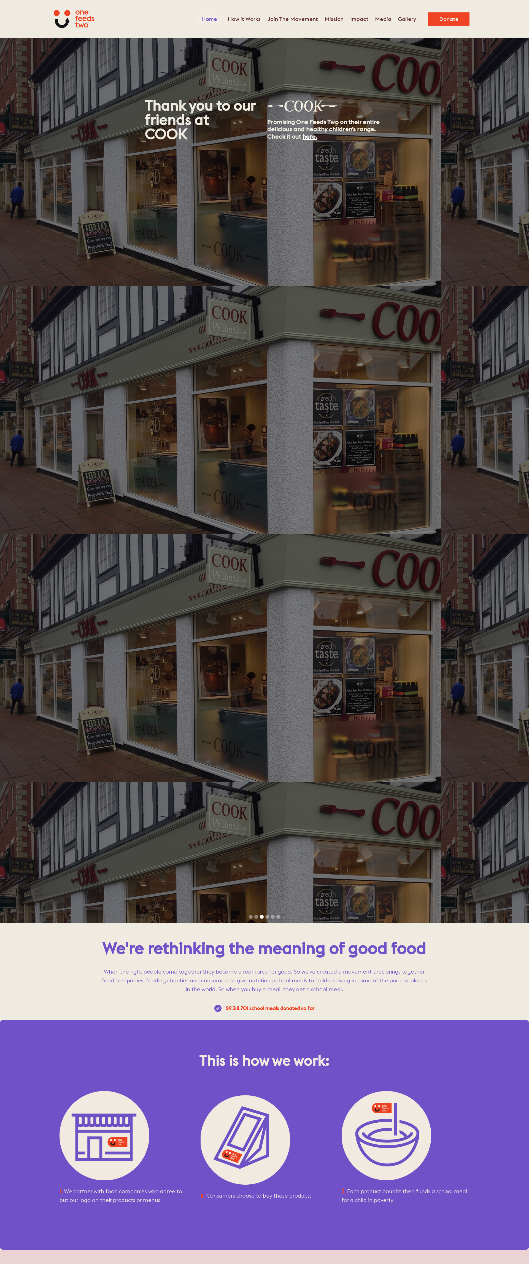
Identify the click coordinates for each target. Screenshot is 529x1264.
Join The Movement (292, 18)
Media (383, 18)
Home (209, 18)
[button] (251, 917)
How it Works (244, 18)
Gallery (407, 18)
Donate (448, 18)
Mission (334, 18)
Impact (359, 18)
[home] (74, 19)
